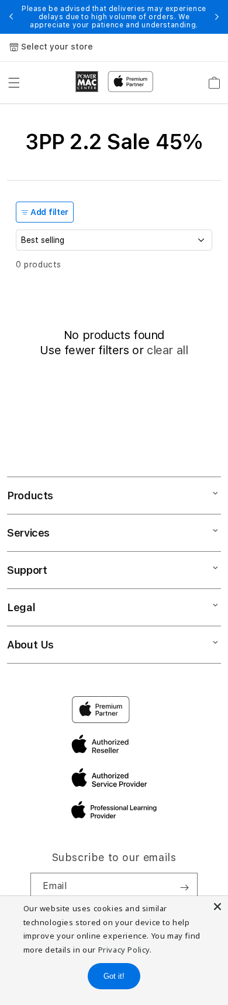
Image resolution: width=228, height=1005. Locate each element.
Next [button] (217, 17)
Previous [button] (11, 17)
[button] (14, 83)
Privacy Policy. (125, 949)
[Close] (217, 906)
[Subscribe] (184, 887)
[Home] (87, 81)
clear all (167, 350)
